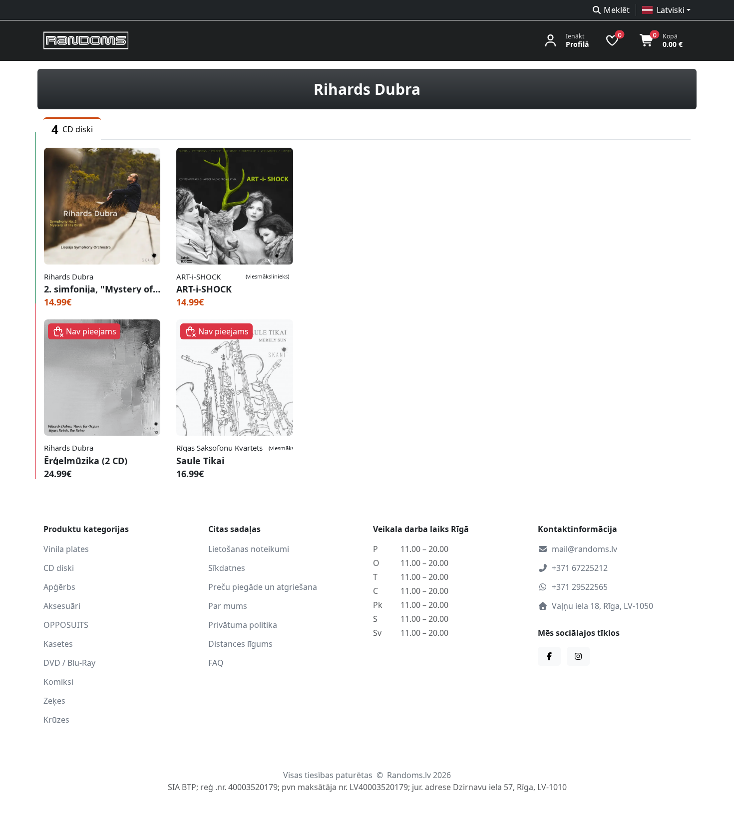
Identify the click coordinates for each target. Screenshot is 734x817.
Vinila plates (66, 549)
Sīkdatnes (226, 567)
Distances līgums (240, 643)
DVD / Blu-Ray (69, 662)
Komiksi (58, 681)
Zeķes (54, 700)
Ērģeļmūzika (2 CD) (85, 460)
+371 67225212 (580, 567)
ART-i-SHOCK (204, 288)
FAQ (216, 662)
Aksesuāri (61, 605)
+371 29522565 (580, 586)
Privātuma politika (242, 624)
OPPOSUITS (65, 624)
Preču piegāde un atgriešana (262, 586)
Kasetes (58, 643)
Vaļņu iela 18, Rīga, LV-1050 (602, 605)
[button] (666, 10)
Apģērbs (59, 586)
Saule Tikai (200, 460)
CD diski (58, 567)
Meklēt (617, 9)
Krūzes (56, 719)
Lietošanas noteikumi (248, 549)
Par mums (227, 605)
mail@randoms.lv (584, 549)
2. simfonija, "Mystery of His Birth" (102, 288)
